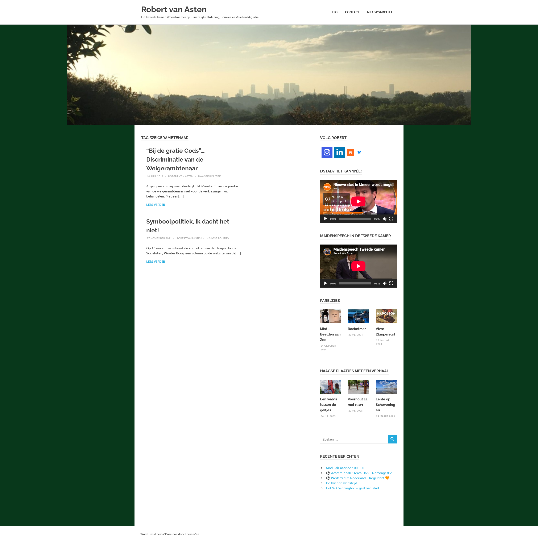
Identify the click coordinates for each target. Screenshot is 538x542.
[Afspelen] (325, 219)
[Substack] (350, 152)
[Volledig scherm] (391, 219)
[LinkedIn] (339, 152)
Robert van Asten (174, 9)
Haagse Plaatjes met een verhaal (354, 371)
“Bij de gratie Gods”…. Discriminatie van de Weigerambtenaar (176, 159)
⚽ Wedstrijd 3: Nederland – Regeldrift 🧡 (357, 478)
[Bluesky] (359, 152)
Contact (352, 12)
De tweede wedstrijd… (343, 483)
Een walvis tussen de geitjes (328, 404)
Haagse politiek (209, 176)
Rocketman (357, 329)
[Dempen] (384, 219)
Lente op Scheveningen (385, 404)
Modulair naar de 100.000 (345, 468)
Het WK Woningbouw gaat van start (352, 488)
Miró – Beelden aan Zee (330, 334)
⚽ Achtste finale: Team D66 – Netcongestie (359, 473)
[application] (358, 201)
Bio (335, 12)
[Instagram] (327, 152)
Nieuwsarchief (380, 12)
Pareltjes (330, 300)
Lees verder (155, 205)
